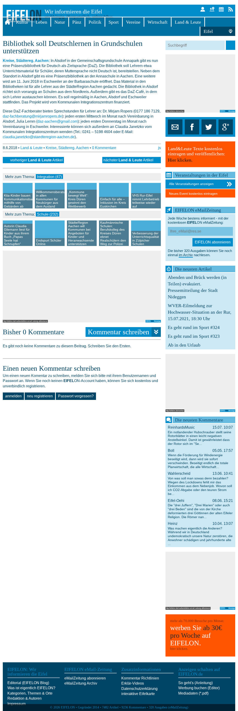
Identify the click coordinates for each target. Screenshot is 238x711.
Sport (114, 22)
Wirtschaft (158, 22)
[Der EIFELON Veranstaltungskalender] (221, 9)
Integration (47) (49, 177)
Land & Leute (188, 22)
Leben (41, 22)
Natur (59, 22)
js (159, 148)
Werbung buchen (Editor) (199, 688)
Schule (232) (47, 214)
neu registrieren (40, 396)
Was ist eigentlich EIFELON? (31, 688)
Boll (200, 459)
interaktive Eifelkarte (138, 694)
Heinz (200, 534)
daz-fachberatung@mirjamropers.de (32, 116)
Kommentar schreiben (118, 332)
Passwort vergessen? (76, 396)
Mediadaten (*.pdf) (193, 693)
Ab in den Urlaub (184, 345)
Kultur (22, 22)
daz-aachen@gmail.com (57, 121)
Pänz (76, 22)
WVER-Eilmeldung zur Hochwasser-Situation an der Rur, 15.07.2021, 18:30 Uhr (199, 312)
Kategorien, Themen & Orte (30, 693)
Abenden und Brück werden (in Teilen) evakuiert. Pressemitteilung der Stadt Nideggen (197, 287)
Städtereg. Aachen (73, 148)
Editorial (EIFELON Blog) (28, 683)
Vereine (133, 22)
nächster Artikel (128, 160)
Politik (95, 22)
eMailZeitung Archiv (80, 683)
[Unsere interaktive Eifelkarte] (212, 9)
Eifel (208, 31)
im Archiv (186, 255)
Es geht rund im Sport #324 (194, 327)
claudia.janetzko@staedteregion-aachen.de (39, 137)
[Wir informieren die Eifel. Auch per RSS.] (230, 9)
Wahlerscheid (200, 484)
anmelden (13, 396)
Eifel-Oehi (200, 509)
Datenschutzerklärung (139, 689)
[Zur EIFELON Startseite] (7, 22)
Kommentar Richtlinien (140, 678)
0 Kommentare (104, 148)
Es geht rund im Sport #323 (194, 336)
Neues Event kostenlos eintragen (193, 193)
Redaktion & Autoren (24, 698)
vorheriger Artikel (36, 160)
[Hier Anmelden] (202, 9)
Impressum (16, 704)
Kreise (51, 148)
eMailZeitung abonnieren (85, 678)
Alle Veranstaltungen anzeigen (191, 184)
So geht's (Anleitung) (195, 683)
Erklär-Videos (132, 683)
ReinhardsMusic (200, 435)
